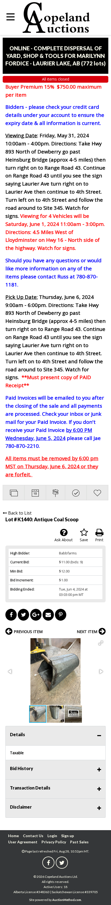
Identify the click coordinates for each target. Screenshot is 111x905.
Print (99, 539)
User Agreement (22, 842)
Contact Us (33, 835)
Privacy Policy (53, 842)
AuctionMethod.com (66, 899)
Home (13, 835)
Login (52, 835)
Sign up (67, 835)
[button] (100, 643)
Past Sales (79, 842)
